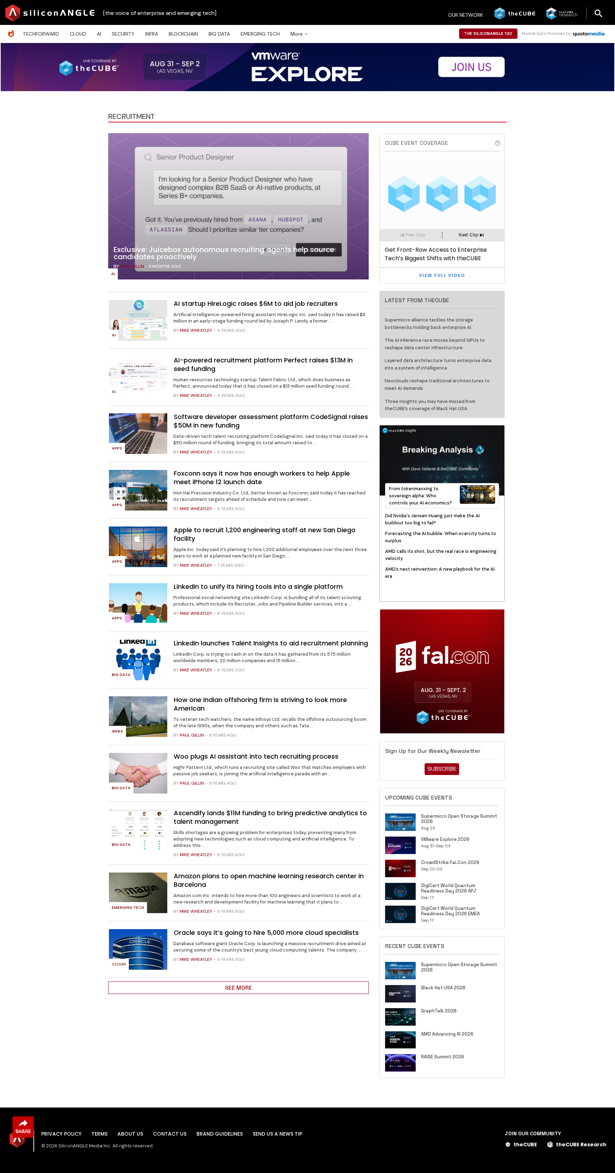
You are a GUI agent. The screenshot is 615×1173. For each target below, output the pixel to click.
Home (13, 29)
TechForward (41, 34)
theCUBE (525, 1144)
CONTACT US (169, 1133)
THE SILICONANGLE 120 (488, 33)
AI (99, 34)
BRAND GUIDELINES (219, 1133)
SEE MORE (238, 987)
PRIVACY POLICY (61, 1133)
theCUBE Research (581, 1144)
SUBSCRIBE (441, 769)
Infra (151, 34)
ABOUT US (130, 1133)
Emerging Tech (260, 34)
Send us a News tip (277, 1133)
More (296, 34)
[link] (238, 208)
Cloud (78, 34)
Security (123, 34)
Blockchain (183, 34)
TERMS (99, 1133)
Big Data (219, 34)
